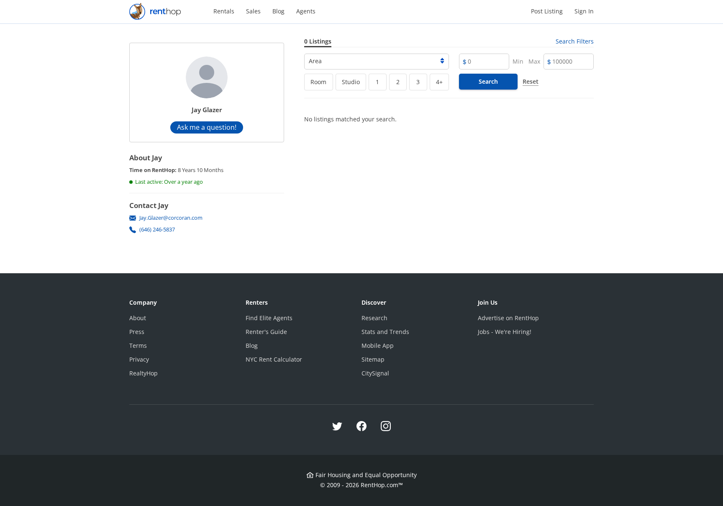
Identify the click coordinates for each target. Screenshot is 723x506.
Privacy (139, 359)
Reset (530, 81)
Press (136, 332)
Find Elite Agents (269, 318)
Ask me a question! (206, 127)
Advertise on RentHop (508, 318)
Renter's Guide (266, 332)
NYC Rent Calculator (274, 359)
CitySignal (375, 373)
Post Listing (547, 11)
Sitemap (373, 359)
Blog (278, 11)
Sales (253, 11)
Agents (305, 11)
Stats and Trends (385, 332)
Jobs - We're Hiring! (504, 332)
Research (374, 318)
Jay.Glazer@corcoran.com (171, 217)
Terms (138, 345)
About (137, 318)
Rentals (223, 11)
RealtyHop (143, 373)
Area (315, 61)
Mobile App (378, 345)
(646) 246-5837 (157, 229)
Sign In (584, 11)
